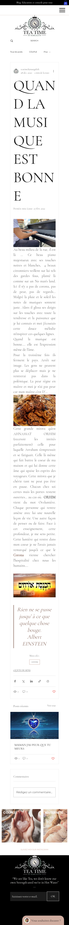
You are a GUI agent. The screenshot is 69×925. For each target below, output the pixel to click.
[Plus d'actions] (54, 71)
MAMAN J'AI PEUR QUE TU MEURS (32, 746)
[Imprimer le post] (47, 681)
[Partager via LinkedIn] (31, 681)
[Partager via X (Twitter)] (23, 681)
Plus (46, 52)
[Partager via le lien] (39, 681)
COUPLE (33, 52)
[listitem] (21, 826)
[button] (65, 2)
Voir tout (51, 705)
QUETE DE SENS (21, 670)
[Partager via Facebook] (15, 681)
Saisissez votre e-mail (19, 889)
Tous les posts (16, 52)
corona (34, 662)
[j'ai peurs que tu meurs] (34, 725)
